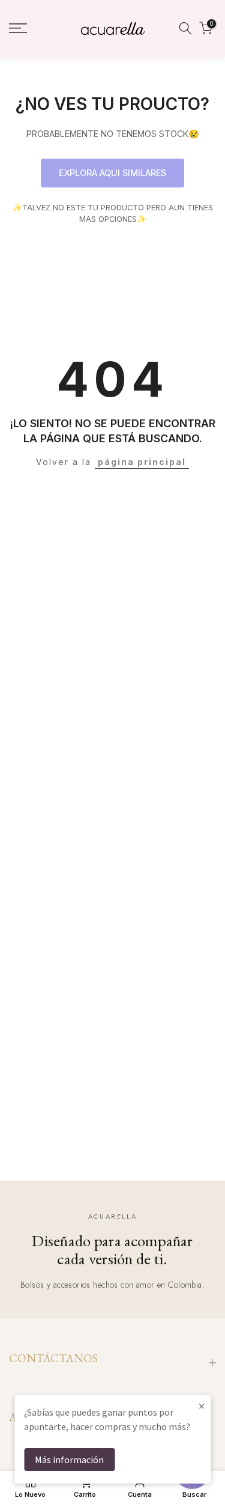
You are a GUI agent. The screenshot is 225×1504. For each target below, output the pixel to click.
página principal (142, 462)
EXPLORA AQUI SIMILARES (112, 173)
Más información (69, 1460)
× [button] (202, 1405)
